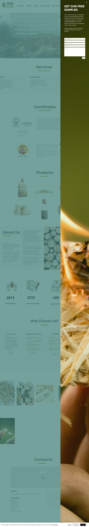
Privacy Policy (55, 524)
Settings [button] (69, 524)
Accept (82, 524)
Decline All (76, 524)
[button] (87, 2)
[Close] (87, 525)
